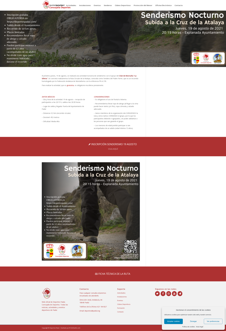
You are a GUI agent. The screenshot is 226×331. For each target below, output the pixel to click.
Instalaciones (122, 297)
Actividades (121, 293)
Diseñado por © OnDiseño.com (70, 328)
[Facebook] (163, 293)
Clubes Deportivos (123, 304)
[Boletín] (180, 293)
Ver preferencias (213, 321)
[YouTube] (174, 293)
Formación (121, 308)
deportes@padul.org (92, 311)
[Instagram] (168, 293)
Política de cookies (188, 327)
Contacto (120, 312)
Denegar (193, 321)
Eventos (120, 300)
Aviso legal (199, 327)
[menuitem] (59, 5)
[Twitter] (157, 293)
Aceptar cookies (173, 321)
